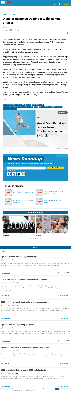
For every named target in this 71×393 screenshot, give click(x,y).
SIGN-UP (55, 168)
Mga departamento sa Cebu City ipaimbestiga (19, 257)
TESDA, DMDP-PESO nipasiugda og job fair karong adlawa (24, 279)
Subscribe (66, 4)
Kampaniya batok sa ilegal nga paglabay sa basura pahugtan (25, 347)
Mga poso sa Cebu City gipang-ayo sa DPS (17, 325)
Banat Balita (9, 15)
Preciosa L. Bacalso (6, 260)
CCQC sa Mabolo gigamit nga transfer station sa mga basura (25, 302)
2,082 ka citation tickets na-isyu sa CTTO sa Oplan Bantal (23, 370)
